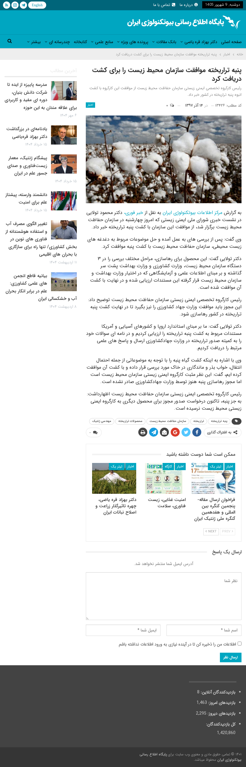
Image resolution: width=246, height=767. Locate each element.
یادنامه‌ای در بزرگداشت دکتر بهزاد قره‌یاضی (26, 132)
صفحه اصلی (231, 42)
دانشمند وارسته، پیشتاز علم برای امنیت (26, 198)
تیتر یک (215, 466)
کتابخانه (80, 42)
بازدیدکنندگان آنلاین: (218, 692)
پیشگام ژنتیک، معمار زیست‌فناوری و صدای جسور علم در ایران (27, 165)
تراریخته (198, 421)
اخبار (90, 105)
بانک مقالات (166, 42)
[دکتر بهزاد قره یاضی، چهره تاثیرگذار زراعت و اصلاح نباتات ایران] (114, 478)
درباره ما (186, 5)
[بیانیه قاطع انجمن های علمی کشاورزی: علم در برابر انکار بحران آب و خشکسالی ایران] (64, 281)
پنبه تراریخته (219, 421)
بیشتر (36, 42)
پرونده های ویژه (134, 42)
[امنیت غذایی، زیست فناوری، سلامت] (164, 478)
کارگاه (168, 466)
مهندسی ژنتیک (101, 421)
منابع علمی (104, 42)
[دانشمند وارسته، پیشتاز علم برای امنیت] (64, 200)
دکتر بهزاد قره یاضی (200, 42)
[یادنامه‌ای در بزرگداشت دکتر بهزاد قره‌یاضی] (64, 135)
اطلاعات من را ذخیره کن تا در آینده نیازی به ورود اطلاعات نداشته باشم (177, 644)
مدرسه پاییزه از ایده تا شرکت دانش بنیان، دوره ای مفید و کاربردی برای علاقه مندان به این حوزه (40, 96)
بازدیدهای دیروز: (221, 713)
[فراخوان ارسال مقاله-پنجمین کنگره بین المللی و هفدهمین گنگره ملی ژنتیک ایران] (213, 478)
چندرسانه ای (59, 42)
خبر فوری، (133, 212)
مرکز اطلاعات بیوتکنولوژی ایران (192, 212)
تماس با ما (161, 5)
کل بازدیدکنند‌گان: (220, 724)
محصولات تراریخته (130, 421)
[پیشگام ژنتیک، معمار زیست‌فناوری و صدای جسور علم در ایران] (64, 164)
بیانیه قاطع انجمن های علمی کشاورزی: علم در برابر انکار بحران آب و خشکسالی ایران (41, 287)
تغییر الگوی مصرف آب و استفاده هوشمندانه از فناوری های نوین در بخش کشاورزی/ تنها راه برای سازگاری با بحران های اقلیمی (41, 239)
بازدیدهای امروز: (221, 702)
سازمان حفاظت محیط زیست (167, 421)
